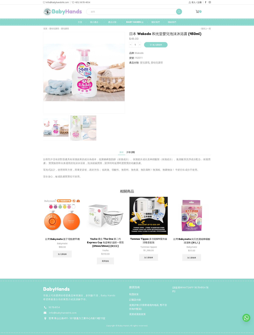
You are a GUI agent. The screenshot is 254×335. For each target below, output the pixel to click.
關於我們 (156, 22)
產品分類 (112, 22)
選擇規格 (105, 261)
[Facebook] (206, 2)
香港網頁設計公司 (62, 332)
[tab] (121, 152)
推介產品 (94, 22)
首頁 (45, 29)
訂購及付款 (135, 299)
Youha (105, 250)
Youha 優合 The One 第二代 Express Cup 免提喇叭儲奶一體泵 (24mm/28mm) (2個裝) (105, 242)
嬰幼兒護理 (54, 29)
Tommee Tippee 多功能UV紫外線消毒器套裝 (148, 240)
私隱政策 (134, 294)
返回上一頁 (206, 29)
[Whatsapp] (246, 318)
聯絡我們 (172, 22)
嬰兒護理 (65, 29)
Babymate (62, 243)
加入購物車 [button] (62, 254)
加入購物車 (157, 44)
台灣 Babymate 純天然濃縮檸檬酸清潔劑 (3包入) (191, 241)
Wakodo (139, 53)
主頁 (80, 22)
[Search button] (179, 12)
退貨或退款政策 (137, 314)
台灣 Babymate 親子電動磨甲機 (62, 239)
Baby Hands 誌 (134, 22)
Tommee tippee (148, 246)
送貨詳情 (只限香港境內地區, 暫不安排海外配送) (148, 306)
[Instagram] (210, 2)
